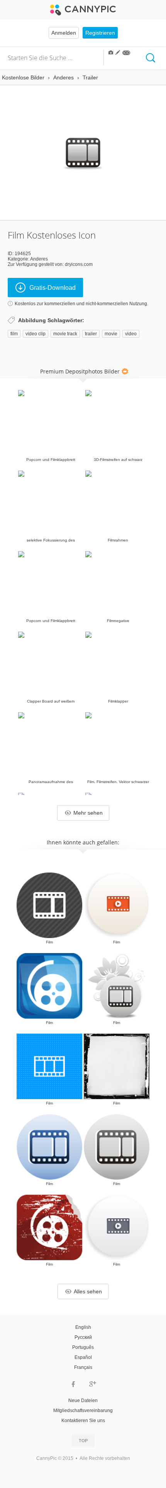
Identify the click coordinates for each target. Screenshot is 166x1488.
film (14, 333)
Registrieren (100, 33)
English (83, 1327)
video (131, 333)
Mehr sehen (88, 813)
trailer (91, 333)
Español (83, 1357)
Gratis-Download (52, 287)
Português (83, 1347)
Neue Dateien (83, 1400)
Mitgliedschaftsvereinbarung (83, 1410)
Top (83, 1440)
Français (83, 1367)
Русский (83, 1337)
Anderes (39, 259)
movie (111, 333)
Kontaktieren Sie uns (83, 1420)
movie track (65, 333)
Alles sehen (88, 1291)
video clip (35, 333)
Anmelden (63, 33)
